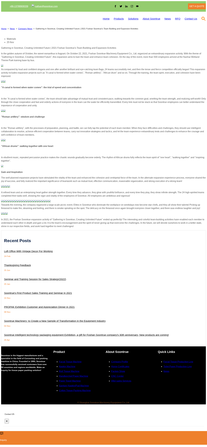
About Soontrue (151, 18)
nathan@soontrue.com (46, 6)
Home (106, 18)
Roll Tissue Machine (69, 371)
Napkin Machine (67, 366)
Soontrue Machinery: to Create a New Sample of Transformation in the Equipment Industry (55, 321)
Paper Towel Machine (70, 381)
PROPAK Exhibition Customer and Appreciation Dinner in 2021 (39, 307)
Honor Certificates (120, 366)
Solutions (133, 18)
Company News (25, 29)
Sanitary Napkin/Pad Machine (74, 385)
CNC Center (117, 376)
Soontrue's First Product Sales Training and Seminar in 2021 (38, 293)
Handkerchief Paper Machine (73, 376)
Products (119, 18)
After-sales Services (121, 381)
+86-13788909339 (19, 6)
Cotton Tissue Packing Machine (75, 390)
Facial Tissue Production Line (178, 362)
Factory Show (118, 371)
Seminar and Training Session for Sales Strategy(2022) (35, 279)
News (167, 18)
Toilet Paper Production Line (177, 366)
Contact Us (191, 18)
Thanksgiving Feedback (17, 265)
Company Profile (119, 362)
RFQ (177, 18)
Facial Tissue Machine (70, 362)
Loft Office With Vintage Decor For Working (28, 251)
